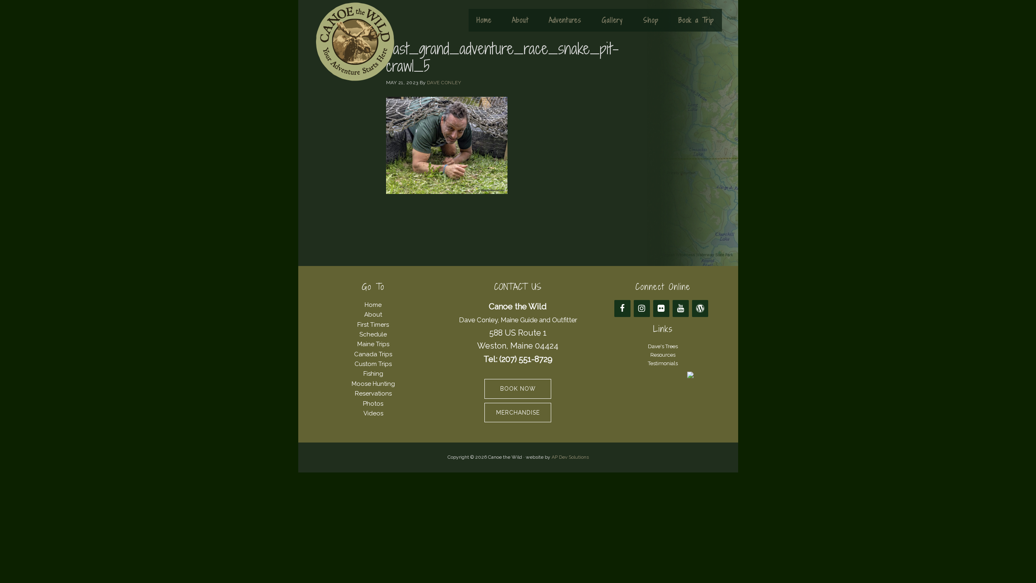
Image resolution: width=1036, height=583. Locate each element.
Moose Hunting (373, 383)
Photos (373, 403)
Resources (662, 355)
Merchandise (518, 412)
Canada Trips (373, 354)
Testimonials (663, 363)
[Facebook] (622, 308)
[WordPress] (700, 308)
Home (373, 305)
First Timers (373, 324)
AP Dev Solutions (570, 457)
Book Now (518, 388)
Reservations (373, 393)
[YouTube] (681, 308)
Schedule (373, 334)
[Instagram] (642, 308)
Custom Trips (373, 364)
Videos (373, 413)
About (373, 314)
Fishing (373, 373)
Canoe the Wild (354, 41)
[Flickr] (661, 308)
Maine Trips (373, 344)
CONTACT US (517, 287)
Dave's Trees (663, 346)
